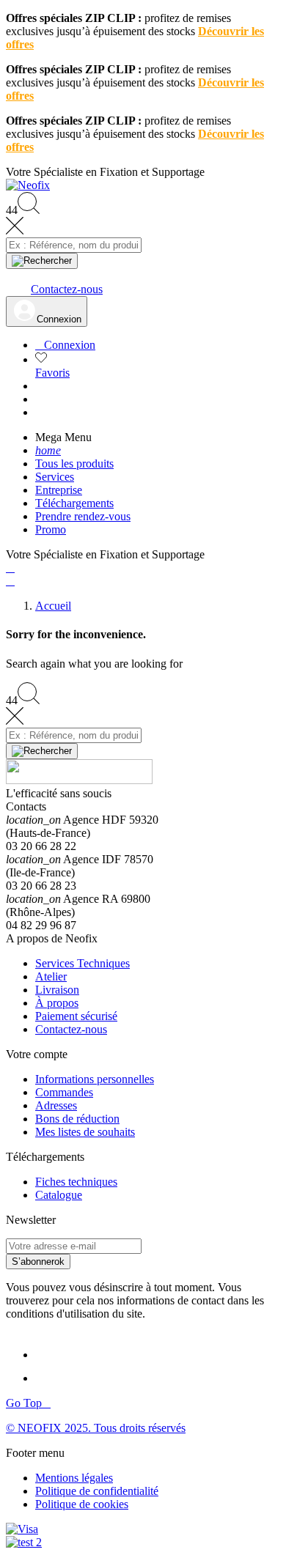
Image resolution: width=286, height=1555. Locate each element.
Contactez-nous (71, 1029)
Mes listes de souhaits (85, 1132)
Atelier (51, 976)
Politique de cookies (81, 1504)
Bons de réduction (77, 1118)
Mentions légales (74, 1477)
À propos (56, 1003)
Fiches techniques (76, 1181)
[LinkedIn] (48, 1354)
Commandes (64, 1092)
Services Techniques (82, 963)
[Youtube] (50, 1378)
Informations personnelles (94, 1079)
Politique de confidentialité (96, 1491)
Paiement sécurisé (76, 1016)
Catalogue (58, 1195)
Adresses (56, 1105)
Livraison (57, 989)
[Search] (42, 261)
